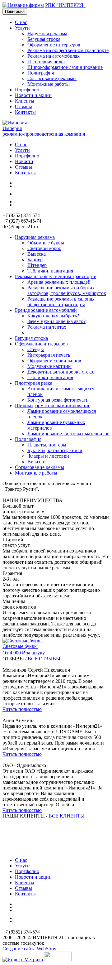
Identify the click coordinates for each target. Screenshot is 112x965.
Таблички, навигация (50, 270)
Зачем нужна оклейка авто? (56, 321)
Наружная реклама (47, 33)
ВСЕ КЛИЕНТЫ (67, 815)
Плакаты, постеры (46, 444)
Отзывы (23, 106)
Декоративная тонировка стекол (61, 371)
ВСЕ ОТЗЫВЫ (44, 658)
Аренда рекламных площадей (59, 282)
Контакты (25, 112)
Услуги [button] (22, 28)
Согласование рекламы (52, 78)
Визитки (36, 461)
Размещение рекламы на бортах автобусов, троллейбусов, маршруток (66, 290)
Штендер (37, 265)
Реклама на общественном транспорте (68, 50)
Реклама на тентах (46, 327)
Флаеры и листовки (48, 456)
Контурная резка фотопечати (58, 400)
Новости (24, 161)
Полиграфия (40, 72)
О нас (21, 22)
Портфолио (27, 89)
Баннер (35, 259)
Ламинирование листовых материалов (68, 433)
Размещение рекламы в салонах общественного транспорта (61, 301)
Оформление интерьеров (53, 44)
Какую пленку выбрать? (53, 315)
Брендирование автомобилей (46, 310)
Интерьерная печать (48, 355)
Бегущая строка (43, 39)
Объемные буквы (45, 242)
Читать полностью (22, 709)
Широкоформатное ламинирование (65, 67)
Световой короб (44, 248)
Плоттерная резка (46, 61)
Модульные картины (49, 366)
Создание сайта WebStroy (29, 948)
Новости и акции (33, 95)
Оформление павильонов (54, 360)
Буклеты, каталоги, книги (54, 450)
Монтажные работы (48, 84)
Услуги (22, 150)
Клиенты (24, 101)
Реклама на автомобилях (53, 56)
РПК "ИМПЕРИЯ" (65, 5)
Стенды (35, 349)
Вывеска (36, 254)
